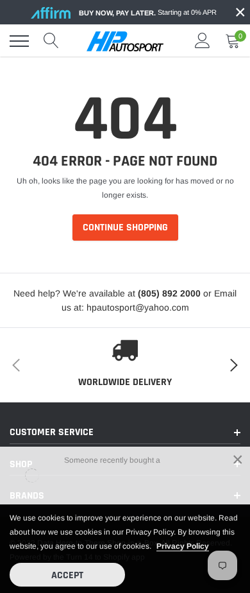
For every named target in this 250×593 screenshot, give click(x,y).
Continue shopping (125, 227)
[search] (51, 41)
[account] (202, 41)
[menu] (19, 41)
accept (67, 575)
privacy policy (182, 546)
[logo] (125, 41)
